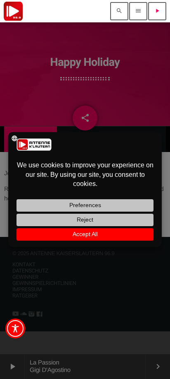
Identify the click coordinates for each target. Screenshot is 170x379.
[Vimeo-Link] (13, 11)
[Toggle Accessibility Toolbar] (15, 328)
